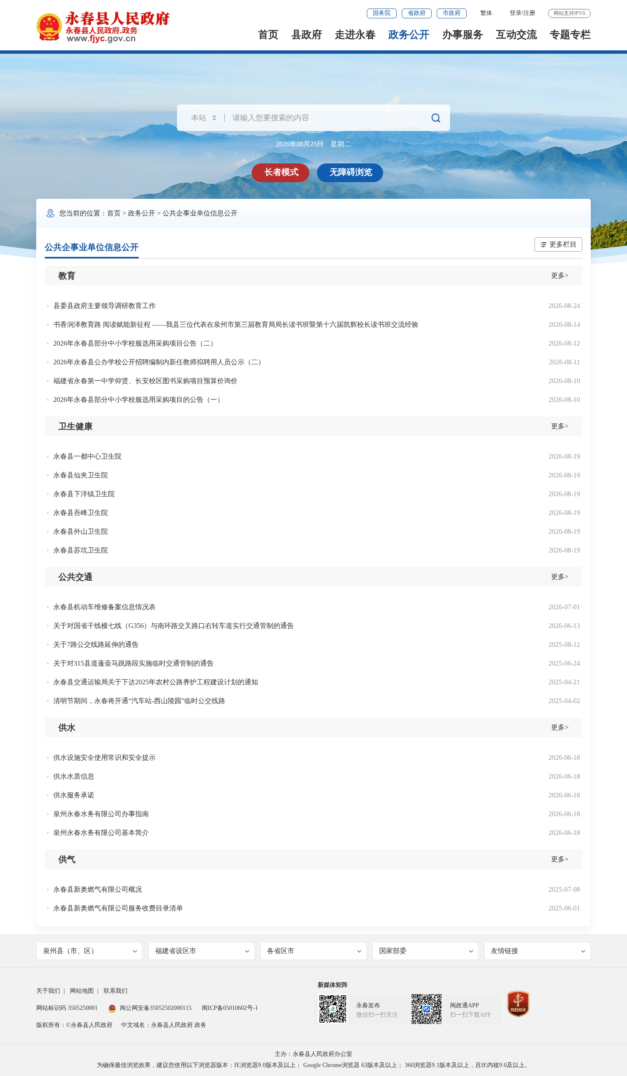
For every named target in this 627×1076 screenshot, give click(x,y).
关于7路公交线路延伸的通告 (96, 644)
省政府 (417, 13)
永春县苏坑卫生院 (80, 550)
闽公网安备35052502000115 (156, 1008)
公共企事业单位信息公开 (200, 213)
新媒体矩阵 (333, 985)
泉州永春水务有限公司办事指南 (101, 813)
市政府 (452, 13)
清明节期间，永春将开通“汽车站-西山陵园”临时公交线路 (139, 700)
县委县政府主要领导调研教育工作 (104, 305)
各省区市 (280, 950)
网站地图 (82, 991)
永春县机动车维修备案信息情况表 (104, 607)
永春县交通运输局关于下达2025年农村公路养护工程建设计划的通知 (155, 682)
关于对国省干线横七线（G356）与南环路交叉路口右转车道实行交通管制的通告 (173, 625)
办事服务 (462, 34)
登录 (516, 13)
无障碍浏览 (351, 172)
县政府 (306, 34)
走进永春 (355, 34)
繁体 (486, 13)
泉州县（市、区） (70, 950)
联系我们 (116, 991)
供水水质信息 (73, 776)
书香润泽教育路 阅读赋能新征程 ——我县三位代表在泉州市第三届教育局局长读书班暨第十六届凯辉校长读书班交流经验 (235, 324)
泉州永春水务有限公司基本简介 (101, 832)
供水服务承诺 (73, 795)
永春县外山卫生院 (80, 531)
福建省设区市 (175, 950)
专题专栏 (570, 34)
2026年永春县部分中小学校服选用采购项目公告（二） (135, 343)
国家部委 (392, 950)
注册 (529, 13)
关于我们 (48, 991)
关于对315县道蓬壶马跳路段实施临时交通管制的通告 (133, 663)
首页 (268, 34)
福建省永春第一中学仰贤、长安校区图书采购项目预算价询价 (145, 380)
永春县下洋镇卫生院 (84, 493)
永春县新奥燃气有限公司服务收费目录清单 (118, 908)
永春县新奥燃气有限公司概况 (97, 889)
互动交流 (516, 34)
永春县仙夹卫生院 (80, 475)
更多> (560, 275)
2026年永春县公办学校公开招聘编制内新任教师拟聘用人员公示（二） (159, 362)
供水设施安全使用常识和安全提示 (104, 757)
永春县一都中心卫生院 (87, 456)
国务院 (382, 13)
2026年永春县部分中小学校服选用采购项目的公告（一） (138, 399)
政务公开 (409, 34)
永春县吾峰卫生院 (80, 512)
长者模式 (281, 172)
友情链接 (504, 950)
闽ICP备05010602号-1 (230, 1008)
